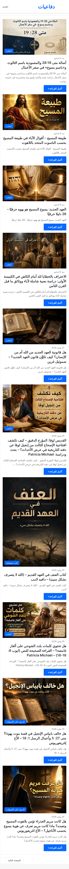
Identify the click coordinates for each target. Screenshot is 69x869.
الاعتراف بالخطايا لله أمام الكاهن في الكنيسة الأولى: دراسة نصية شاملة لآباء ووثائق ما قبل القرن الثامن (35, 281)
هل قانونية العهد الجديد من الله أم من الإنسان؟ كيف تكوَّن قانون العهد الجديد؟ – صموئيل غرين (37, 357)
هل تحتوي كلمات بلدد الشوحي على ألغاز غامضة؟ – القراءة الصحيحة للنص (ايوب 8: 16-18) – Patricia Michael (37, 650)
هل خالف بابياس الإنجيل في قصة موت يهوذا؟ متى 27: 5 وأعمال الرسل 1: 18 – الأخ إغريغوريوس (35, 738)
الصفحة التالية (14, 860)
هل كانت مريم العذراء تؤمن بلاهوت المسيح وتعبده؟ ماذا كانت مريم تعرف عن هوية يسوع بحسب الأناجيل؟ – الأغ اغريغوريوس (35, 826)
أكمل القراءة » (55, 88)
